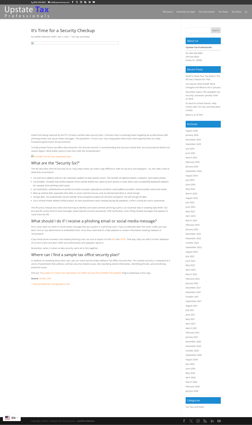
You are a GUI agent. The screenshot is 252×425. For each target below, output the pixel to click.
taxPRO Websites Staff (45, 36)
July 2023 (190, 202)
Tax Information (207, 12)
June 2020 (190, 368)
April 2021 (191, 323)
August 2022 (192, 251)
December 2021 (193, 287)
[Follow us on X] (77, 2)
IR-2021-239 (45, 278)
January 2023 (192, 229)
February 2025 (193, 162)
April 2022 (191, 269)
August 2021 (192, 305)
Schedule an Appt (185, 12)
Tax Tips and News (80, 36)
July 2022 (190, 256)
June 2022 (190, 260)
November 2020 (193, 346)
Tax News (237, 12)
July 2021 (190, 310)
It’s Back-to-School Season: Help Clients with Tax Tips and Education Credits (203, 107)
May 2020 (190, 373)
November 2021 (193, 292)
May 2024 (190, 189)
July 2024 (190, 180)
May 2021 (190, 319)
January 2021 (192, 337)
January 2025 (192, 166)
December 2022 (193, 233)
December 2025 (193, 139)
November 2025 (193, 144)
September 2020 (194, 355)
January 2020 (192, 391)
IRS (113, 239)
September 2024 (194, 171)
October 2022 (192, 242)
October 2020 (192, 350)
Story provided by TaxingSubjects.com (51, 284)
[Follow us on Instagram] (81, 2)
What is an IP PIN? (194, 114)
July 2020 (190, 364)
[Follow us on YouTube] (94, 2)
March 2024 (191, 193)
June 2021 (190, 314)
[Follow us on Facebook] (73, 2)
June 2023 (190, 207)
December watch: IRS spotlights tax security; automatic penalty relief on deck (203, 95)
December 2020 (193, 341)
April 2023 (191, 216)
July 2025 (190, 148)
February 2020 (193, 386)
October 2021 (192, 296)
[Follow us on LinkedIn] (90, 2)
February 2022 (193, 278)
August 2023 (192, 198)
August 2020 (192, 359)
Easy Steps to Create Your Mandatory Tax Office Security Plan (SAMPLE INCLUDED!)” (81, 273)
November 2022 (193, 238)
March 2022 (191, 274)
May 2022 (190, 265)
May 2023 (190, 211)
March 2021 (191, 328)
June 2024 (190, 184)
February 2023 (193, 224)
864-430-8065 (196, 53)
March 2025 (191, 157)
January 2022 (192, 283)
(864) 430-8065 (39, 2)
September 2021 (194, 301)
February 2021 (193, 332)
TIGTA (123, 239)
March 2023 (191, 220)
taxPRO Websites (86, 421)
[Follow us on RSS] (85, 2)
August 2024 (192, 175)
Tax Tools (223, 12)
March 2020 (191, 382)
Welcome (168, 12)
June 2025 (190, 153)
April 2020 (191, 377)
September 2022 (194, 247)
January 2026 (192, 135)
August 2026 (192, 130)
